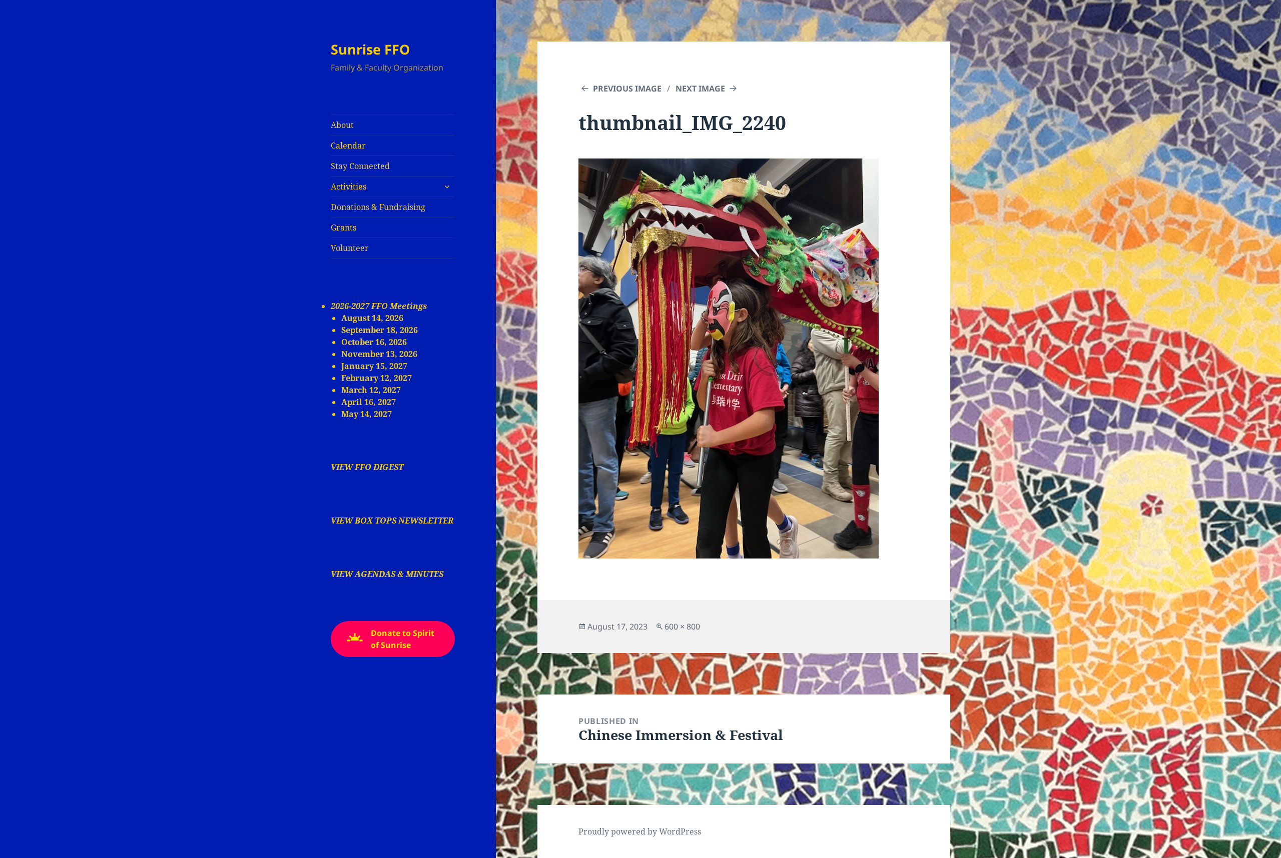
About (342, 125)
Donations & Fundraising (378, 207)
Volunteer (350, 248)
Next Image (700, 88)
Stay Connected (360, 166)
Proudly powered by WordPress (639, 831)
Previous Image (627, 88)
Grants (343, 227)
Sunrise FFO (370, 49)
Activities (348, 186)
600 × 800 (682, 626)
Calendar (348, 145)
